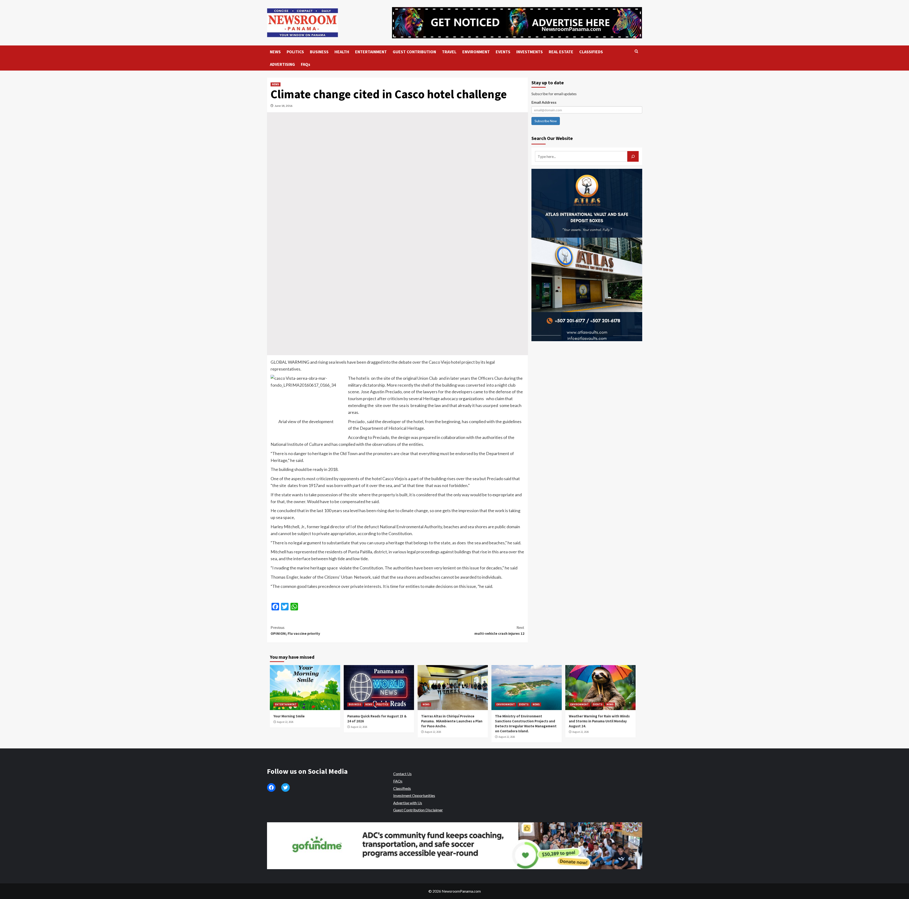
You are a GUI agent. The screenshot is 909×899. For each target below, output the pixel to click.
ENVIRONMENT (476, 51)
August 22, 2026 (285, 722)
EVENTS (503, 51)
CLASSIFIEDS (591, 51)
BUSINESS (319, 51)
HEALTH (341, 51)
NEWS (275, 51)
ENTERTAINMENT (371, 51)
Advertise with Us (407, 803)
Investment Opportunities (414, 795)
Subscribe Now (546, 121)
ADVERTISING (282, 64)
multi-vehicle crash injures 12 (499, 630)
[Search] (636, 51)
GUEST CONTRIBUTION (414, 51)
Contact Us (402, 773)
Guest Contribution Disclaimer (418, 810)
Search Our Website (552, 138)
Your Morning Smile (289, 716)
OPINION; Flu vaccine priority (295, 630)
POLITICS (295, 51)
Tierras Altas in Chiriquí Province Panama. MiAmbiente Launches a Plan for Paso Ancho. (451, 721)
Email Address (544, 102)
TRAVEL (449, 51)
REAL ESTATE (561, 51)
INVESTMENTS (529, 51)
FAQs (305, 64)
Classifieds (402, 788)
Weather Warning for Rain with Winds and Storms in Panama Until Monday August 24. (599, 721)
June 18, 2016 (283, 105)
